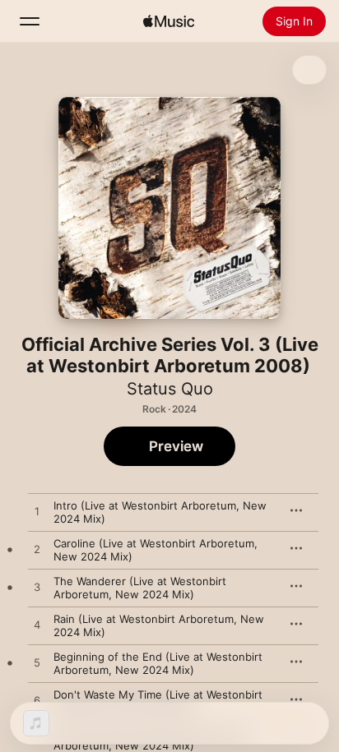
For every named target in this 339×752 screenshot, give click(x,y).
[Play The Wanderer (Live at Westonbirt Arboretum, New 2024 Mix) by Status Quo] (37, 587)
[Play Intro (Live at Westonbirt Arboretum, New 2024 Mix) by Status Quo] (37, 512)
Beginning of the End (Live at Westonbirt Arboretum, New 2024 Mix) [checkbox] (157, 663)
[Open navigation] (30, 21)
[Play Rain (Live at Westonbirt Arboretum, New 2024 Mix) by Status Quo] (37, 625)
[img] (168, 21)
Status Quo (170, 389)
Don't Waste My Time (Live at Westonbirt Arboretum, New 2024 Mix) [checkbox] (157, 701)
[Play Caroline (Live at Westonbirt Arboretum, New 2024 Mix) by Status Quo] (37, 549)
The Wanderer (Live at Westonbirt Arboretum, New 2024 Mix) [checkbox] (139, 587)
